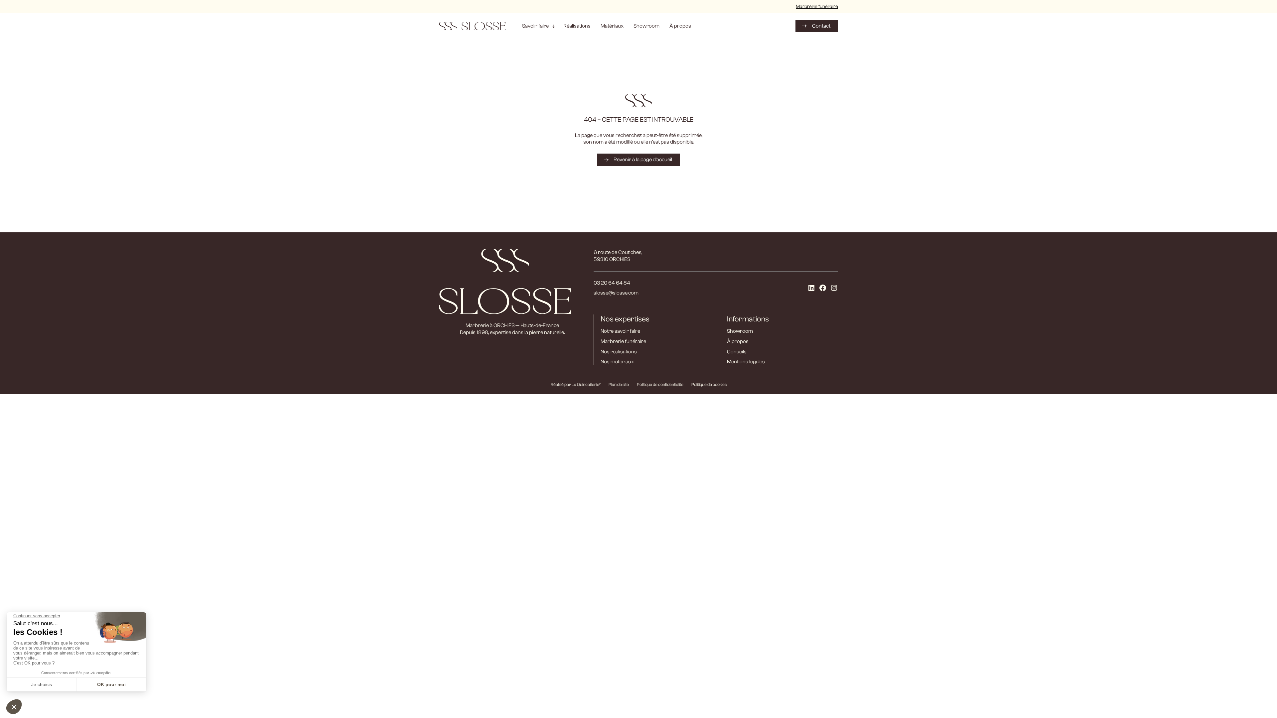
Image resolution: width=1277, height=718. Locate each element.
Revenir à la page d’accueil (643, 160)
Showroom (740, 331)
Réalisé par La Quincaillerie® (576, 384)
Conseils (737, 352)
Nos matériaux (617, 362)
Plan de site (619, 384)
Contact (821, 26)
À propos (738, 341)
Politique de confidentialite (660, 384)
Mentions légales (746, 362)
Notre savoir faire (620, 331)
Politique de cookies (709, 384)
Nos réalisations (619, 352)
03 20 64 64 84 (612, 283)
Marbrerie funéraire (817, 6)
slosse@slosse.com (616, 293)
